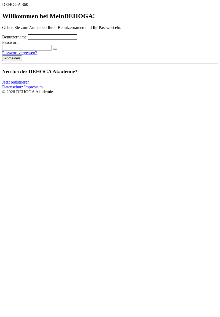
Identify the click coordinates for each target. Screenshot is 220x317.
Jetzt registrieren (16, 82)
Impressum (33, 87)
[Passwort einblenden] (55, 49)
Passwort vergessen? (19, 53)
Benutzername (14, 37)
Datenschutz (12, 87)
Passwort (9, 42)
